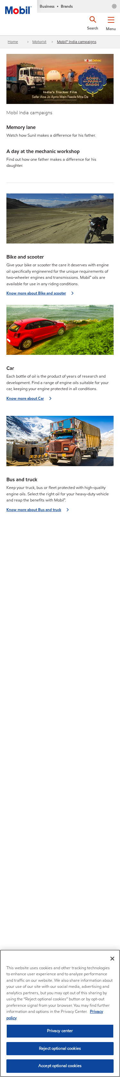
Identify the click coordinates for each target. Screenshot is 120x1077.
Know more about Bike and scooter (36, 293)
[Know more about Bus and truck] (60, 443)
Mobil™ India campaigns (76, 41)
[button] (111, 22)
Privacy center (60, 1031)
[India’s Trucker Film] (60, 78)
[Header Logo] (18, 7)
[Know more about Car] (60, 332)
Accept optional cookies (60, 1066)
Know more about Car (25, 398)
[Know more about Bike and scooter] (60, 220)
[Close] (112, 959)
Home (13, 41)
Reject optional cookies (60, 1048)
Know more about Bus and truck (33, 509)
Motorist (39, 41)
